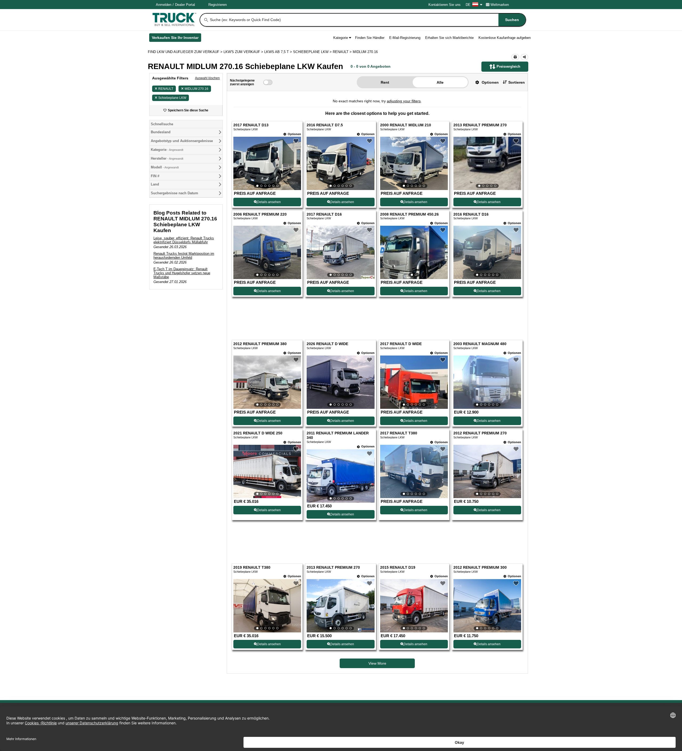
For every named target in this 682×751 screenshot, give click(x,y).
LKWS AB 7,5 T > (278, 52)
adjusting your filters (404, 101)
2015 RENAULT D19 (397, 568)
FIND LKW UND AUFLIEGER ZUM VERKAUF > (186, 52)
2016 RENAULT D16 (471, 214)
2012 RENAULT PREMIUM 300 (480, 568)
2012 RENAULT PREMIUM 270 (480, 433)
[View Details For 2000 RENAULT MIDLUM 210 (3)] (414, 163)
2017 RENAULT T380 (398, 433)
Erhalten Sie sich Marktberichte (449, 38)
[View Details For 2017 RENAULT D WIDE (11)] (414, 382)
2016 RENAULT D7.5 (325, 125)
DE (468, 5)
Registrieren (217, 5)
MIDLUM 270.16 (196, 89)
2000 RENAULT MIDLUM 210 (405, 125)
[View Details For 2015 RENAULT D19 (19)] (414, 605)
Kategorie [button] (340, 38)
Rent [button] (385, 82)
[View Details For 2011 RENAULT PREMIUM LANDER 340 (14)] (340, 476)
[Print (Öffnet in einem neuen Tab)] (515, 57)
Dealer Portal (185, 5)
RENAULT (165, 89)
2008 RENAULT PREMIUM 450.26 (409, 214)
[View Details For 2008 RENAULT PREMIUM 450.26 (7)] (414, 252)
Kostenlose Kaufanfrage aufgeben (504, 38)
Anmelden (163, 5)
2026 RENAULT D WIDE (327, 344)
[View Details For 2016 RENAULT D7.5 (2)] (340, 163)
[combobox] (367, 20)
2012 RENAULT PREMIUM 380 (260, 344)
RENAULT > (343, 52)
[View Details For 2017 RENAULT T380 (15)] (414, 471)
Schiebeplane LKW (172, 98)
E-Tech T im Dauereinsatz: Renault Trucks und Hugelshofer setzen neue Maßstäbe (181, 273)
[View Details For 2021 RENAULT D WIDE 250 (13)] (267, 471)
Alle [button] (440, 82)
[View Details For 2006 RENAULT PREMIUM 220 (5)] (267, 252)
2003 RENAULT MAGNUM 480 (479, 344)
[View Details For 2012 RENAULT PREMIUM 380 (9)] (267, 382)
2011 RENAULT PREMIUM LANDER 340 (338, 435)
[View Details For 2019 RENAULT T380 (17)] (267, 605)
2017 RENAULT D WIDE (401, 344)
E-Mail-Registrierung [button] (404, 38)
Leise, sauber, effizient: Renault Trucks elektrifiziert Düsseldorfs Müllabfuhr (183, 240)
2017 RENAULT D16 (324, 214)
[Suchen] (206, 20)
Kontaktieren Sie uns (444, 5)
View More (377, 663)
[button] (485, 82)
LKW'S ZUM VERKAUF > (244, 52)
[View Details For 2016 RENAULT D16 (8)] (487, 252)
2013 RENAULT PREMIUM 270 (480, 125)
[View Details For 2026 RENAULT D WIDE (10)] (340, 382)
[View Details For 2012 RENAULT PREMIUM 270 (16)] (487, 471)
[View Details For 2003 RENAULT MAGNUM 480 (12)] (487, 382)
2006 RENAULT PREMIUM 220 (260, 214)
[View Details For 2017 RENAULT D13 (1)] (267, 163)
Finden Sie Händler (369, 38)
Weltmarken (499, 5)
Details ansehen (269, 202)
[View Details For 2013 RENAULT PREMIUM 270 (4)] (487, 163)
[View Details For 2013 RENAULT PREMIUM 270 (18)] (340, 605)
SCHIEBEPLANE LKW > (313, 52)
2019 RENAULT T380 (251, 568)
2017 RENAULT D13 (251, 125)
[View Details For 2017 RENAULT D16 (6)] (340, 252)
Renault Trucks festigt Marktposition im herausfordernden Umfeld (183, 256)
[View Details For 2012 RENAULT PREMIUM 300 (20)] (487, 605)
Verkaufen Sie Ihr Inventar (176, 38)
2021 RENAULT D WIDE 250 (257, 433)
